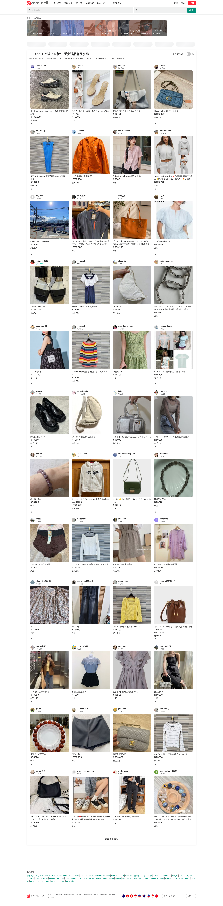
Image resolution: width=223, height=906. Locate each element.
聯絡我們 (59, 895)
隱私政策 (112, 895)
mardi (121, 875)
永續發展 (71, 895)
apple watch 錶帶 (182, 878)
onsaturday (127, 878)
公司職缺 (79, 895)
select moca (62, 875)
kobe (105, 878)
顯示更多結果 (111, 838)
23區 (67, 878)
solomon (30, 878)
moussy (106, 875)
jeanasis (98, 875)
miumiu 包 (169, 878)
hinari (111, 878)
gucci (47, 881)
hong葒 (33, 881)
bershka (128, 875)
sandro (114, 875)
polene (182, 875)
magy (149, 875)
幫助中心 (51, 895)
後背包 (136, 875)
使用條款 (104, 895)
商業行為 (51, 897)
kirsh (71, 875)
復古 (53, 881)
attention (157, 875)
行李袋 (47, 875)
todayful (60, 878)
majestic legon (41, 878)
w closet (84, 875)
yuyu (77, 875)
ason (91, 875)
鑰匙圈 (99, 878)
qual (146, 878)
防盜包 (118, 878)
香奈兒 (91, 878)
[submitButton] (191, 10)
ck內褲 (52, 878)
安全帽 (40, 881)
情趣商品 (30, 875)
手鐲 (135, 878)
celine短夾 (154, 878)
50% (53, 875)
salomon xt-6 (76, 878)
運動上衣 (39, 875)
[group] (111, 28)
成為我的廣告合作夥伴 (92, 895)
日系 (162, 878)
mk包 (143, 875)
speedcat (167, 875)
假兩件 (175, 875)
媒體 (65, 895)
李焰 (85, 878)
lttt (191, 875)
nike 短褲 (70, 881)
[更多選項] (31, 123)
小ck (141, 878)
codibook (61, 881)
